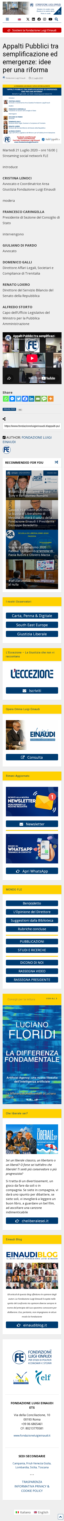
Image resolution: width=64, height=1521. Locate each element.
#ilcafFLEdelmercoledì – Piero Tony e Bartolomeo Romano (29, 493)
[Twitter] (18, 399)
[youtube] (50, 19)
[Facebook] (25, 399)
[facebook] (39, 19)
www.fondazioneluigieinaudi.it (32, 1435)
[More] (50, 399)
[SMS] (44, 399)
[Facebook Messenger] (12, 399)
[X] (28, 19)
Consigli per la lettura (21, 999)
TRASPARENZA (32, 1482)
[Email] (38, 399)
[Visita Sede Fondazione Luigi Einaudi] (32, 13)
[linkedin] (33, 19)
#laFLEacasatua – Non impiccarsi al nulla (31, 582)
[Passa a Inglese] (19, 21)
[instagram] (44, 19)
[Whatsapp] (6, 399)
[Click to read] (32, 485)
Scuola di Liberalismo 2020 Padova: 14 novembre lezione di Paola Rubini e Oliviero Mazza (30, 551)
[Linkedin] (31, 399)
